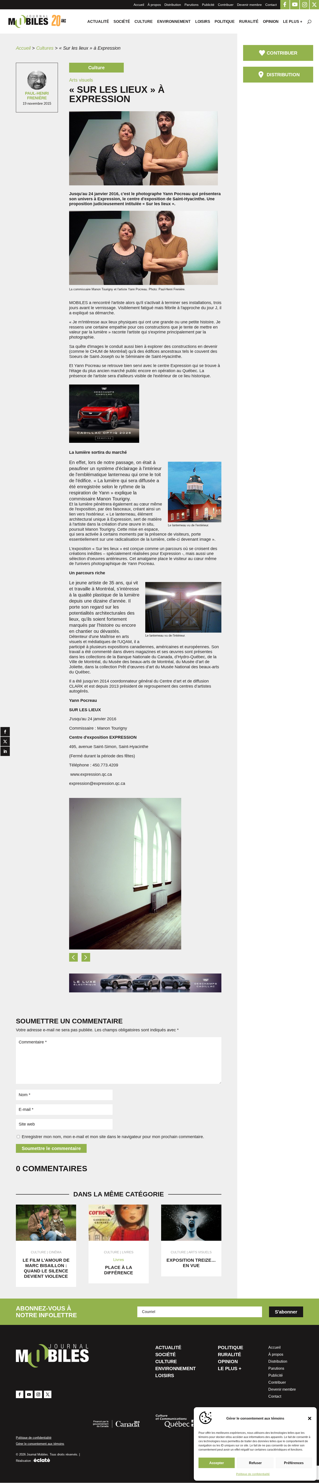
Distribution (172, 4)
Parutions (191, 4)
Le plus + (292, 22)
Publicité (208, 4)
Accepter (216, 1463)
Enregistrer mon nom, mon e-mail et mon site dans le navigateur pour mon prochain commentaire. (113, 1136)
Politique (225, 22)
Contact (271, 4)
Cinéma (55, 1252)
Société (121, 22)
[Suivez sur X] (47, 1394)
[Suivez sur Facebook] (19, 1394)
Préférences (294, 1463)
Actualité (98, 22)
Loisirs (202, 22)
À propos (154, 4)
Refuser (255, 1463)
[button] (309, 1418)
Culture (144, 22)
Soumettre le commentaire (51, 1148)
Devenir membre (249, 4)
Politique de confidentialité (253, 1474)
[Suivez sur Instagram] (38, 1394)
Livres (127, 1252)
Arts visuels (200, 1252)
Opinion (271, 22)
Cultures (44, 48)
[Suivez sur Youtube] (29, 1394)
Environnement (174, 22)
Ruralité (249, 22)
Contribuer (226, 4)
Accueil (139, 4)
